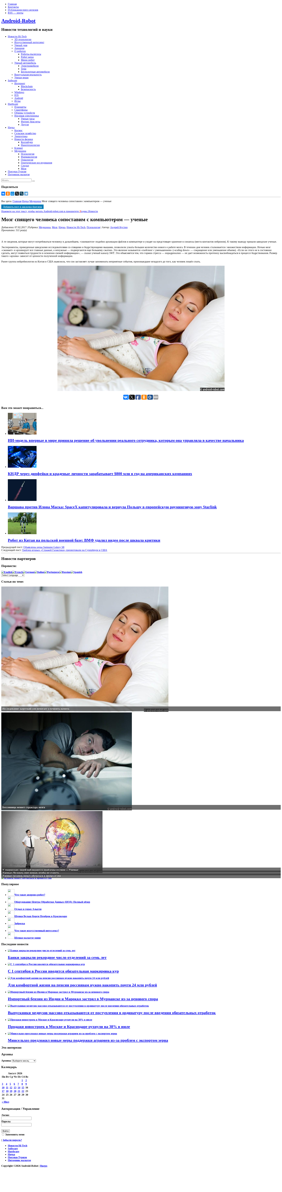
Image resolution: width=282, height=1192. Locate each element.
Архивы (6, 1060)
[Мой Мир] (12, 194)
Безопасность (28, 89)
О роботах (20, 51)
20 (15, 1091)
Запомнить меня (14, 1134)
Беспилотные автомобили (35, 71)
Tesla (23, 68)
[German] (29, 572)
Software (12, 80)
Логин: (5, 1115)
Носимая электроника (26, 115)
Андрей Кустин (119, 227)
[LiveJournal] (22, 194)
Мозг (24, 168)
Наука (11, 127)
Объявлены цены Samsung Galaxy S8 (43, 547)
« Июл (5, 1101)
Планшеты (20, 107)
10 (3, 1087)
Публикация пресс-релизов (23, 9)
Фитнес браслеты (30, 121)
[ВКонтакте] (3, 194)
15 (23, 1087)
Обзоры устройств (24, 112)
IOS (16, 95)
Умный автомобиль (25, 62)
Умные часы (28, 118)
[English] (6, 572)
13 (15, 1087)
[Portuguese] (51, 572)
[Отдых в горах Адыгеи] (11, 909)
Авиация (19, 48)
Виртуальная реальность (28, 74)
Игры (17, 101)
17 (3, 1091)
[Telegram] (26, 194)
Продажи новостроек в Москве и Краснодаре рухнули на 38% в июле (69, 1026)
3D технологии (22, 39)
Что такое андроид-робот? (29, 894)
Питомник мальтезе (19, 174)
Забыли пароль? (12, 1140)
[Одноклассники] (8, 194)
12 (11, 1087)
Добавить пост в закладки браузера (22, 206)
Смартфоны (21, 109)
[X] (17, 194)
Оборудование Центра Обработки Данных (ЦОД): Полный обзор (52, 902)
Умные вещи (21, 77)
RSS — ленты (15, 12)
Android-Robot (18, 21)
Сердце (25, 165)
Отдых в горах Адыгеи (27, 909)
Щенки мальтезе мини (27, 937)
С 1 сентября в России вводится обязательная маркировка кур (63, 971)
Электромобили (30, 65)
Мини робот (28, 60)
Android (18, 98)
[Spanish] (76, 572)
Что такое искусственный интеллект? (36, 930)
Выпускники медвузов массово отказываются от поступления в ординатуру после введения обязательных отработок (112, 1013)
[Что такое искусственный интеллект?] (11, 930)
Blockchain (27, 86)
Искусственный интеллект (29, 42)
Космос (18, 130)
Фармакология (29, 156)
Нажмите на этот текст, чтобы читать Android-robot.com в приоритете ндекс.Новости (49, 211)
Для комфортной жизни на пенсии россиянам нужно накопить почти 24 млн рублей (82, 985)
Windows (19, 92)
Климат (18, 148)
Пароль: (6, 1121)
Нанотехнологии (30, 145)
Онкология (27, 159)
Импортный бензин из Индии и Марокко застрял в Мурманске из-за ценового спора (83, 999)
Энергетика (20, 136)
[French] (17, 572)
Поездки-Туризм (17, 171)
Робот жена (27, 57)
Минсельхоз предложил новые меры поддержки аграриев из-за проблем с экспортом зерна (88, 1040)
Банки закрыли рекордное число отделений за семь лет (57, 957)
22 (23, 1091)
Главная (12, 4)
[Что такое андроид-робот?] (11, 894)
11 (7, 1087)
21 (19, 1091)
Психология (27, 154)
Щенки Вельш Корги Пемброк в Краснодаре (40, 916)
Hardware (13, 104)
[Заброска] (11, 923)
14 (19, 1087)
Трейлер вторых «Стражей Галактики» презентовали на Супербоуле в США (64, 550)
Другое (25, 124)
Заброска (19, 923)
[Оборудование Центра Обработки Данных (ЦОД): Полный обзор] (11, 902)
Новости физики (23, 139)
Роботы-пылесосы (31, 54)
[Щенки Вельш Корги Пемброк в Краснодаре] (11, 916)
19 (11, 1091)
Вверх (43, 1165)
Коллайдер (27, 142)
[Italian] (39, 572)
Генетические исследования (36, 162)
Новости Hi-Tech (17, 36)
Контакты (13, 7)
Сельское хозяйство (25, 133)
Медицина (20, 151)
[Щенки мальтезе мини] (11, 937)
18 (7, 1091)
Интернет (19, 83)
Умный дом (20, 45)
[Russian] (65, 572)
